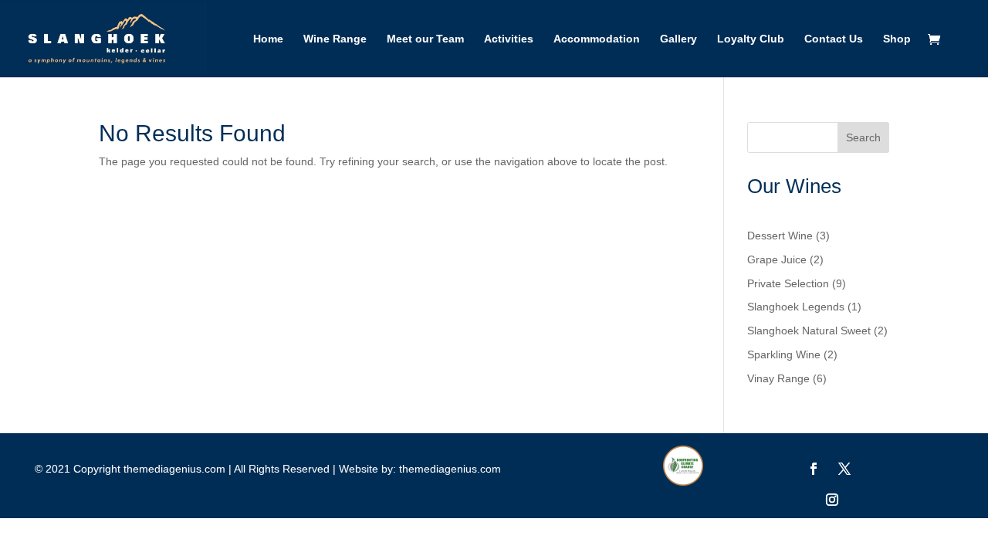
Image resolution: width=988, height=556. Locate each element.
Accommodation (596, 39)
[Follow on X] (844, 468)
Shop (897, 39)
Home (268, 39)
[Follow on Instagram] (832, 499)
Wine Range (335, 39)
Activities (508, 39)
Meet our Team (425, 39)
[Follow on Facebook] (813, 468)
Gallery (678, 39)
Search (863, 137)
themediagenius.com (450, 469)
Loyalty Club (750, 39)
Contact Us (833, 39)
